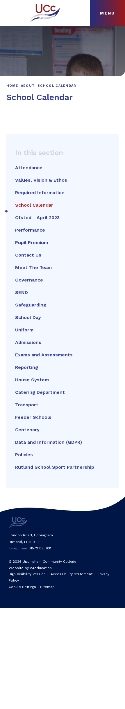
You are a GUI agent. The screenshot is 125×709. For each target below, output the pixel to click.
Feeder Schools (33, 417)
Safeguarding (30, 305)
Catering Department (40, 392)
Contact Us (28, 255)
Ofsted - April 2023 (37, 217)
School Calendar (57, 86)
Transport (26, 404)
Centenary (27, 429)
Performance (30, 230)
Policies (24, 454)
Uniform (24, 330)
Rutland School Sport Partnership (54, 467)
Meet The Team (33, 267)
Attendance (28, 167)
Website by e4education (30, 568)
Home (12, 86)
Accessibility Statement (71, 574)
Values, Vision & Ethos (41, 180)
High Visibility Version (27, 574)
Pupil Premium (31, 242)
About (28, 86)
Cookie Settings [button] (22, 587)
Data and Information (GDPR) (48, 442)
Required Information (40, 192)
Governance (29, 280)
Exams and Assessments (44, 355)
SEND (21, 292)
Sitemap (47, 587)
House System (32, 380)
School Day (28, 317)
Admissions (28, 342)
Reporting (26, 367)
